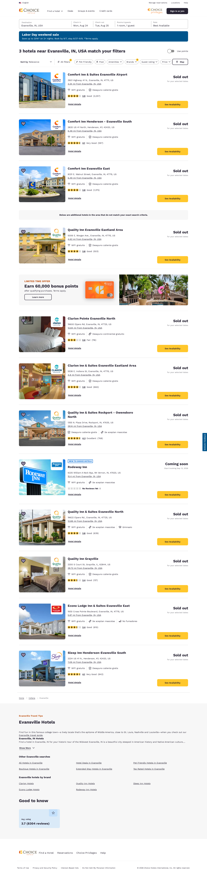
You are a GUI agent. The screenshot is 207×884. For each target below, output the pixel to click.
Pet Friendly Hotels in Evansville (150, 763)
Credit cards (105, 11)
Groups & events (86, 11)
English (25, 3)
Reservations (65, 852)
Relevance (29, 62)
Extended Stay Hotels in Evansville (94, 769)
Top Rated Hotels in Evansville (149, 769)
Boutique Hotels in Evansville (34, 769)
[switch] (171, 51)
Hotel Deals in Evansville (89, 763)
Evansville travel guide (31, 735)
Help (186, 3)
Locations (175, 3)
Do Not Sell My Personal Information (98, 868)
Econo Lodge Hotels (29, 789)
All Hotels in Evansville (30, 763)
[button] (204, 442)
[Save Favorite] (23, 77)
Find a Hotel (46, 852)
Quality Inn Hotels (85, 783)
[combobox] (55, 11)
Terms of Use (23, 868)
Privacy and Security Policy (45, 868)
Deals (70, 11)
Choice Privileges (86, 852)
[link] (38, 297)
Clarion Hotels (26, 783)
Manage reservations (158, 3)
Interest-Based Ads (69, 868)
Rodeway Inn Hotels (86, 789)
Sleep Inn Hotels (141, 783)
